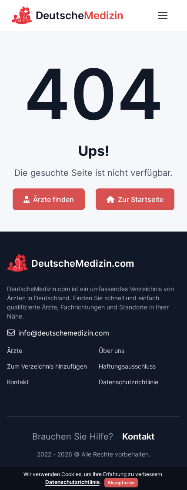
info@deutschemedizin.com (63, 333)
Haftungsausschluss (127, 366)
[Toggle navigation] (162, 15)
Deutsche (80, 15)
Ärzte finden (53, 199)
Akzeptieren (121, 483)
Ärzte (14, 350)
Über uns (111, 350)
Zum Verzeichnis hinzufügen (47, 366)
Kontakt (18, 382)
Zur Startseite (141, 199)
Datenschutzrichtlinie (128, 382)
